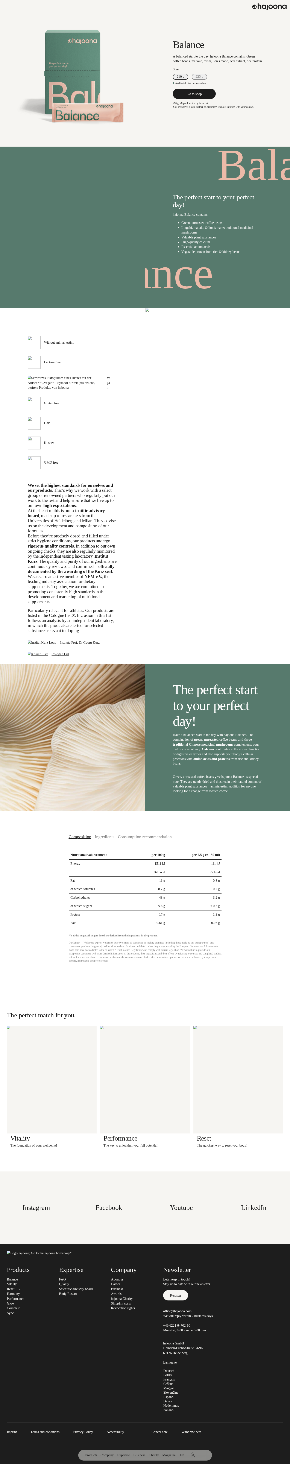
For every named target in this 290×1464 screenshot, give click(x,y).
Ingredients (104, 836)
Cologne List (60, 654)
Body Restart (68, 1294)
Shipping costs (121, 1303)
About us (117, 1279)
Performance (15, 1298)
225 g (199, 76)
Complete (13, 1308)
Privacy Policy (83, 1432)
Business (139, 1455)
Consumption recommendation (145, 836)
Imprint (12, 1432)
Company (107, 1455)
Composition (80, 836)
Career (115, 1284)
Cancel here (160, 1432)
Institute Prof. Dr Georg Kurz (80, 642)
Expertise (123, 1455)
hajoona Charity (122, 1298)
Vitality (12, 1284)
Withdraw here (191, 1432)
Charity (154, 1455)
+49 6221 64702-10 (176, 1325)
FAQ (62, 1279)
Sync (10, 1313)
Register (175, 1295)
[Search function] (202, 1455)
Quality (64, 1284)
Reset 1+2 (14, 1289)
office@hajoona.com (177, 1311)
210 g (180, 76)
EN (182, 1455)
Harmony (13, 1294)
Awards (116, 1294)
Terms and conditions (44, 1432)
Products (91, 1455)
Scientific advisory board (76, 1289)
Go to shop (194, 94)
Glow (11, 1303)
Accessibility (115, 1432)
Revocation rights (123, 1308)
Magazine (169, 1455)
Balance (12, 1279)
